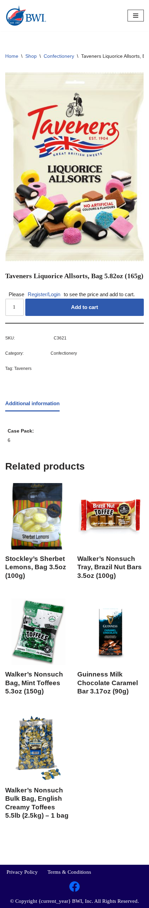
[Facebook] (74, 886)
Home (11, 56)
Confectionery (59, 56)
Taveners (23, 368)
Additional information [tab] (32, 403)
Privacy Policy (22, 872)
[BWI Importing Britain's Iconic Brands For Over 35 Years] (26, 15)
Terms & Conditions (69, 872)
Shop (31, 56)
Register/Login (44, 294)
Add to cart (84, 307)
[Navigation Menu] (136, 15)
